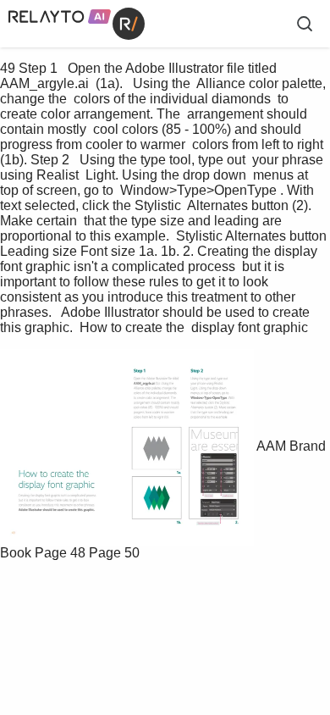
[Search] (305, 24)
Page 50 (114, 553)
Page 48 (60, 553)
